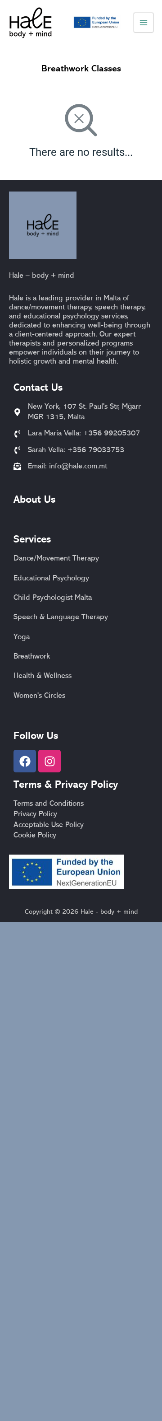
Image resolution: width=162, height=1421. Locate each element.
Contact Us (38, 388)
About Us (34, 500)
